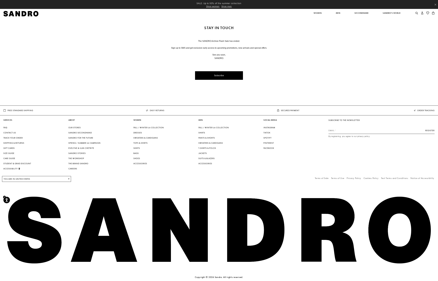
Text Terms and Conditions (394, 178)
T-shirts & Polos (207, 148)
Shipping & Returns (13, 143)
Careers (72, 169)
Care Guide (9, 158)
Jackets (202, 153)
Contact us (9, 133)
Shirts (201, 133)
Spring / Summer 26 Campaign (84, 143)
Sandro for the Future (80, 138)
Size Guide (8, 153)
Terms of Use (337, 178)
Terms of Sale (322, 178)
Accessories (140, 164)
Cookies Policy (371, 178)
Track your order (13, 138)
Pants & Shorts (206, 138)
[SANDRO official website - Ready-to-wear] (20, 13)
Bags (136, 153)
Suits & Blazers (206, 158)
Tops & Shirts (140, 143)
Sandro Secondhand (80, 133)
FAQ (5, 128)
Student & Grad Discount (17, 164)
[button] (318, 15)
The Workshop (76, 158)
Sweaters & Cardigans (145, 138)
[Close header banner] (435, 5)
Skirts (136, 148)
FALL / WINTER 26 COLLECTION (148, 128)
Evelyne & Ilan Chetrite (81, 148)
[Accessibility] (6, 200)
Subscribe (219, 75)
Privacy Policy (354, 178)
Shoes (136, 158)
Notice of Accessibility (422, 178)
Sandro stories (77, 153)
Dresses (137, 133)
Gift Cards (9, 148)
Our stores (74, 128)
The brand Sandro (78, 164)
